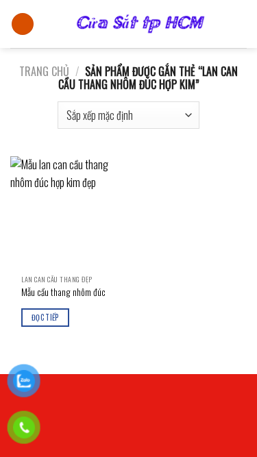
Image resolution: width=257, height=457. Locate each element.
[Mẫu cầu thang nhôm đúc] (66, 212)
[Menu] (23, 24)
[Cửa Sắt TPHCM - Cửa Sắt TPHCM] (140, 24)
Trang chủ (44, 71)
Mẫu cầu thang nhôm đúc (63, 292)
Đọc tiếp (45, 317)
